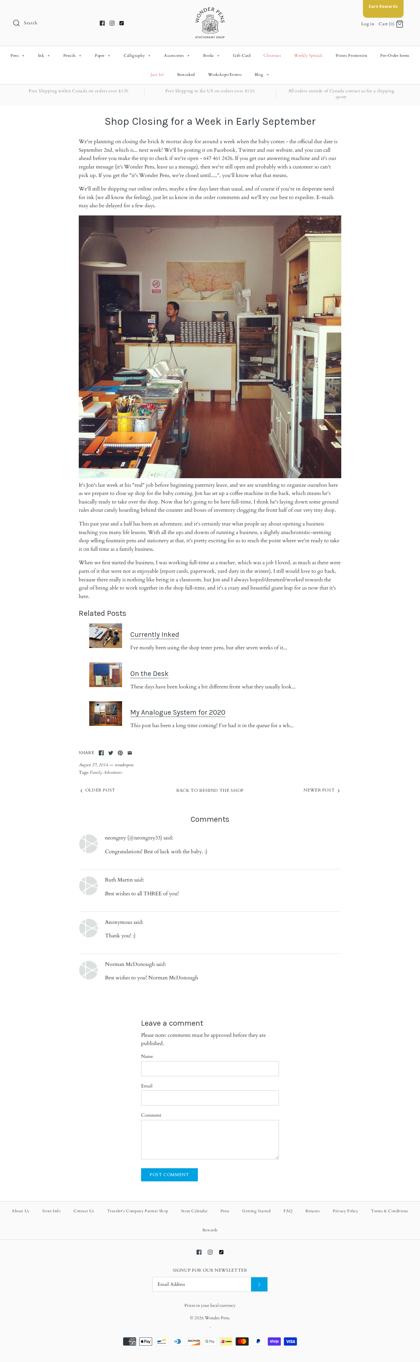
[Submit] (259, 1284)
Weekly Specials (308, 55)
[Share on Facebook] (101, 752)
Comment (151, 1115)
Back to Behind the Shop (210, 790)
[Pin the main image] (120, 752)
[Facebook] (102, 23)
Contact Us (84, 1211)
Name (147, 1056)
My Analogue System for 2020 (177, 712)
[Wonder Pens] (210, 10)
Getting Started (256, 1211)
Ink (44, 55)
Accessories (177, 55)
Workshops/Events (225, 74)
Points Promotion (352, 55)
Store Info (51, 1211)
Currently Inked (154, 634)
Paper (102, 55)
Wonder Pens (217, 1318)
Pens (17, 55)
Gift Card (241, 55)
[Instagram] (112, 23)
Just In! (157, 74)
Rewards (210, 1230)
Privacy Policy (345, 1211)
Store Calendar (194, 1211)
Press (224, 1211)
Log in (367, 24)
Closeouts (272, 55)
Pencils (72, 55)
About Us (21, 1211)
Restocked (186, 74)
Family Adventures (106, 772)
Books (211, 55)
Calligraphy (137, 55)
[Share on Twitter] (110, 752)
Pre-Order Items (395, 55)
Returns (312, 1211)
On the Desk (149, 673)
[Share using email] (129, 752)
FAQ (288, 1211)
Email (147, 1086)
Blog (262, 74)
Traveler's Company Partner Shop (137, 1211)
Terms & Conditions (389, 1211)
